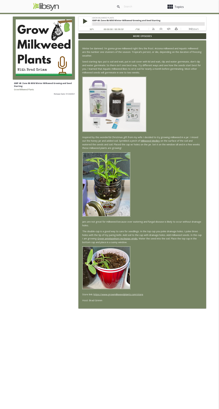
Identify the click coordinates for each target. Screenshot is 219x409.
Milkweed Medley (150, 140)
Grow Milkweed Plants (24, 89)
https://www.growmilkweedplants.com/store (118, 294)
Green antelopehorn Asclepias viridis (117, 238)
